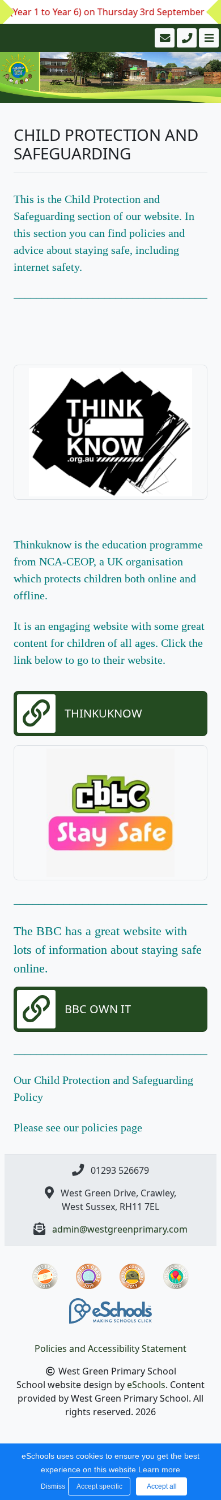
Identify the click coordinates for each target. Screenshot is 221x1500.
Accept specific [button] (99, 1486)
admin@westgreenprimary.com (120, 1229)
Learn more (159, 1469)
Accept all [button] (162, 1486)
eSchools (146, 1384)
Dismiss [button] (51, 1486)
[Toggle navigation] (208, 37)
